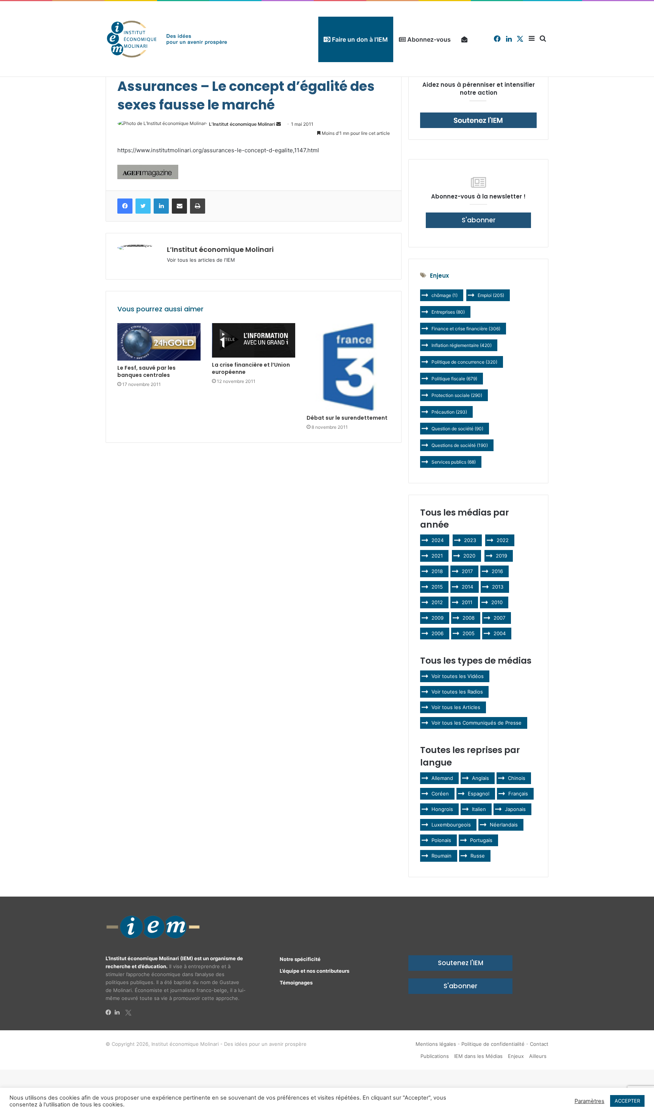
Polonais (441, 840)
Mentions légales (436, 1044)
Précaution (449, 412)
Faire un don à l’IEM (359, 39)
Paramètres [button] (589, 1101)
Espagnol (478, 794)
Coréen (440, 794)
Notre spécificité (300, 959)
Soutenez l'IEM (460, 962)
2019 (501, 556)
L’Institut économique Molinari (242, 124)
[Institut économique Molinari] (167, 38)
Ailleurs (538, 1056)
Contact (539, 1044)
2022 (503, 540)
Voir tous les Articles (455, 707)
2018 (437, 571)
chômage (444, 295)
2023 (470, 540)
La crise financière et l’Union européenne (251, 368)
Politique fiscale (454, 378)
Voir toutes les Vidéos (457, 676)
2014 (467, 587)
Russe (477, 856)
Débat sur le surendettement (347, 418)
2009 (437, 618)
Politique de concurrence (464, 362)
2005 (468, 633)
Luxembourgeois (451, 825)
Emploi (491, 295)
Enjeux (516, 1056)
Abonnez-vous (428, 39)
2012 (437, 602)
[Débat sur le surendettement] (348, 367)
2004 (500, 633)
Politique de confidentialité (493, 1044)
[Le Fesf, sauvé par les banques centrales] (159, 342)
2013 (497, 587)
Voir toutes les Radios (457, 692)
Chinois (516, 778)
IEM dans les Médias (478, 1056)
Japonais (515, 809)
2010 (497, 602)
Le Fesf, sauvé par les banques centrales (146, 371)
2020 (469, 556)
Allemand (442, 778)
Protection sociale (456, 395)
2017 (467, 571)
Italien (479, 809)
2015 (437, 587)
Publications (434, 1056)
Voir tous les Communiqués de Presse (476, 723)
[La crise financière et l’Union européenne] (253, 340)
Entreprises (448, 312)
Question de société (457, 428)
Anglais (480, 778)
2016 (497, 571)
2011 (467, 602)
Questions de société (459, 445)
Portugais (481, 840)
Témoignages (296, 983)
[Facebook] (110, 1012)
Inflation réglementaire (461, 345)
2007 (499, 618)
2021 (437, 556)
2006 (437, 633)
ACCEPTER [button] (627, 1101)
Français (518, 794)
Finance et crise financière (465, 328)
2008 (468, 618)
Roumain (441, 856)
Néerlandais (504, 825)
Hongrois (442, 809)
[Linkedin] (119, 1012)
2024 (437, 540)
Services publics (453, 462)
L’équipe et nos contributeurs (314, 971)
